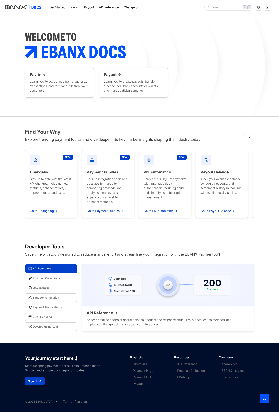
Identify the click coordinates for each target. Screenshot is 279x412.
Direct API (140, 364)
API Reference (109, 7)
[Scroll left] (240, 138)
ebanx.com (229, 364)
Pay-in (74, 7)
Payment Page (143, 371)
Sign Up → (35, 381)
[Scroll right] (250, 138)
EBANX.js (184, 377)
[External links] (258, 7)
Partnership (230, 377)
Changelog (131, 7)
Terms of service (75, 401)
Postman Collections (191, 371)
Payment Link (142, 377)
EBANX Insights (233, 371)
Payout (89, 7)
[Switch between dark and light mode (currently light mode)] (267, 7)
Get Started (57, 7)
